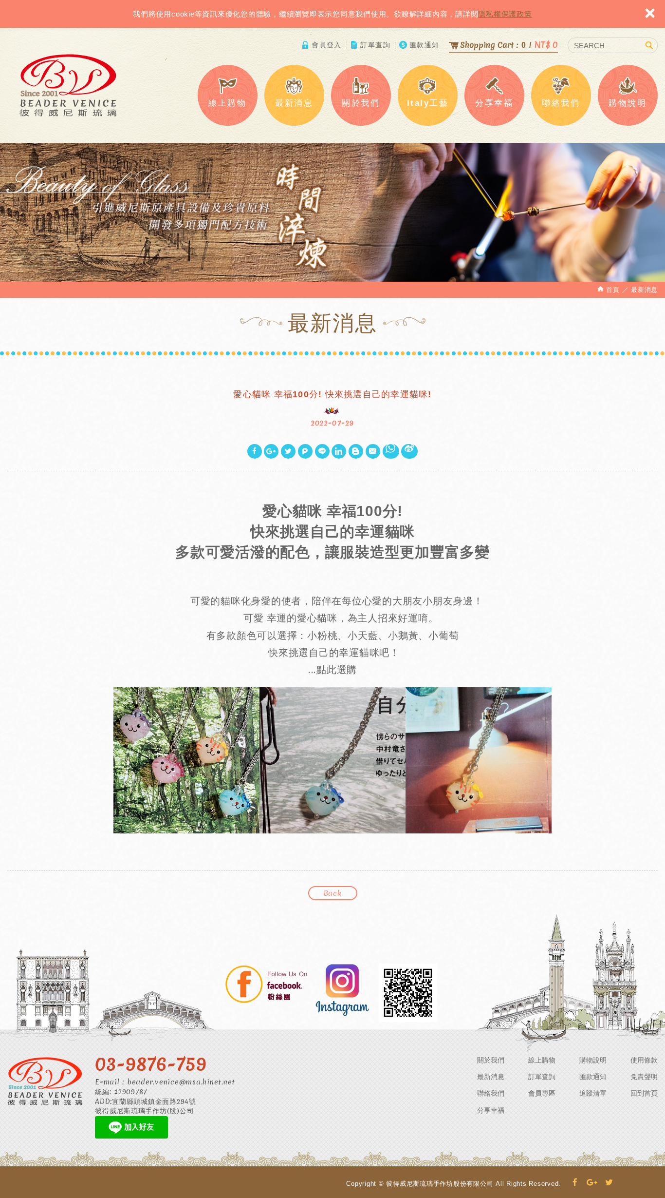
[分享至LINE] (322, 451)
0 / (509, 44)
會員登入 (327, 45)
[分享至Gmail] (373, 451)
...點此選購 (332, 669)
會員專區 (541, 1093)
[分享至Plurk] (305, 451)
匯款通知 (424, 45)
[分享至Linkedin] (339, 451)
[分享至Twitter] (288, 451)
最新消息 (490, 1077)
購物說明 (593, 1060)
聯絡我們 (490, 1093)
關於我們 (490, 1060)
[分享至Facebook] (254, 451)
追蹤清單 (593, 1093)
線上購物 (541, 1060)
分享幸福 (490, 1110)
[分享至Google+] (271, 451)
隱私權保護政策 (505, 14)
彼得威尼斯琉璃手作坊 (68, 85)
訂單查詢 (375, 45)
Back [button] (333, 893)
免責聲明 (644, 1077)
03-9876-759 (150, 1063)
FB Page (267, 985)
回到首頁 (644, 1093)
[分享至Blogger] (356, 451)
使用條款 (644, 1060)
